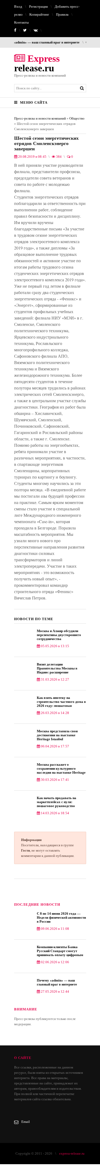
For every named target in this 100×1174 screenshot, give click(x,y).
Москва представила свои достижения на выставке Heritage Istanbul (57, 735)
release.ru (37, 63)
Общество (77, 118)
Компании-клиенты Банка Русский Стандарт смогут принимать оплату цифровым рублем (60, 951)
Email (25, 1122)
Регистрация (38, 6)
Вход (18, 6)
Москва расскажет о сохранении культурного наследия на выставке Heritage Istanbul (61, 768)
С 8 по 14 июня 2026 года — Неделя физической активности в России (61, 917)
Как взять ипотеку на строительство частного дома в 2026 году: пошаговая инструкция (61, 702)
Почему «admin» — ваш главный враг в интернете (57, 982)
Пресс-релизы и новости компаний (40, 118)
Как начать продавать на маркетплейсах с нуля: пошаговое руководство (56, 802)
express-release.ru (72, 1153)
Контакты (21, 22)
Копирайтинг (39, 14)
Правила (62, 14)
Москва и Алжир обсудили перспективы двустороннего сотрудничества (59, 635)
